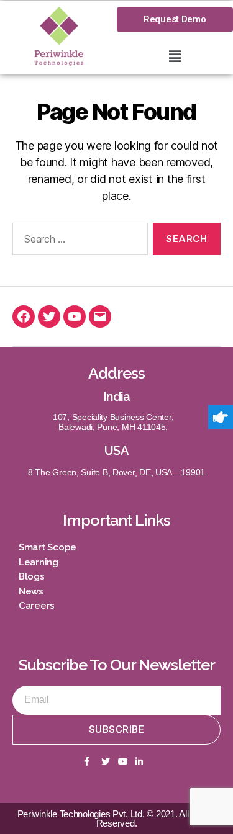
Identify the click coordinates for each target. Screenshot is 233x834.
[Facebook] (23, 316)
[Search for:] (77, 241)
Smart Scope (47, 547)
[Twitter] (49, 316)
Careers (37, 605)
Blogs (32, 576)
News (31, 591)
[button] (174, 56)
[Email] (100, 316)
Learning (38, 562)
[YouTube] (74, 316)
